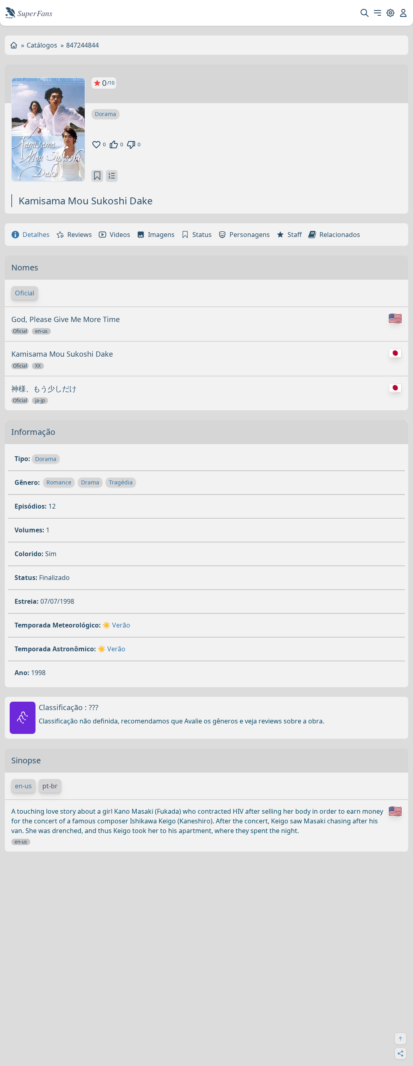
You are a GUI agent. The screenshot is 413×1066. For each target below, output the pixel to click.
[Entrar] (403, 13)
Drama (90, 482)
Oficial (24, 293)
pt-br (50, 785)
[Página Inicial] (14, 45)
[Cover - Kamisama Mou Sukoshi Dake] (48, 129)
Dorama (105, 114)
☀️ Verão (116, 625)
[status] (97, 175)
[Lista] (111, 175)
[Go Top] (400, 1039)
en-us (23, 785)
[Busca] (364, 13)
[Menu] (377, 13)
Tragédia (121, 482)
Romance (58, 482)
